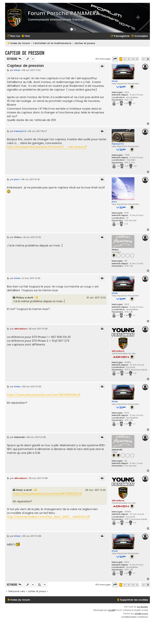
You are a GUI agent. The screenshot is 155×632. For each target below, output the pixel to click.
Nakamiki (117, 449)
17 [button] (143, 58)
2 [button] (124, 58)
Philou (115, 250)
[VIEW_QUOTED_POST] (37, 298)
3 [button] (128, 58)
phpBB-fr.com (141, 613)
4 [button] (133, 58)
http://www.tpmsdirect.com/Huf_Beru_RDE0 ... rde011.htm (46, 517)
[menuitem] (13, 36)
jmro (114, 201)
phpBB (111, 610)
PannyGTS (118, 143)
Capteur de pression (24, 53)
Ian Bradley (142, 606)
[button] (115, 59)
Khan (115, 81)
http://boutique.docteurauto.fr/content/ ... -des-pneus (45, 147)
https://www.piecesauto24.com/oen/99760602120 (42, 395)
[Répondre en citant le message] (102, 66)
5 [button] (137, 58)
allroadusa (118, 350)
